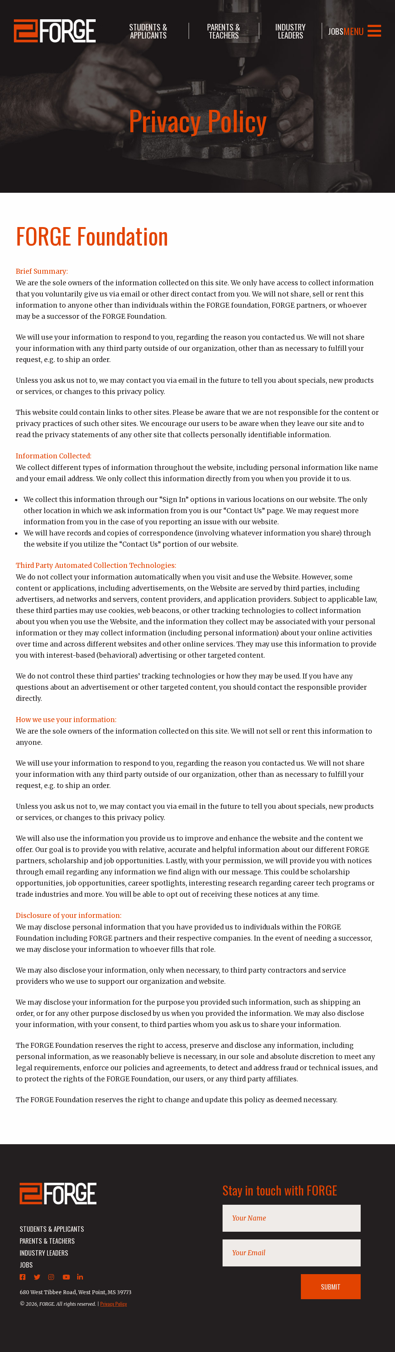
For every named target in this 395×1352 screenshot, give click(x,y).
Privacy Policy (113, 1303)
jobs (335, 31)
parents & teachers (223, 31)
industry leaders (290, 31)
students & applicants (148, 31)
